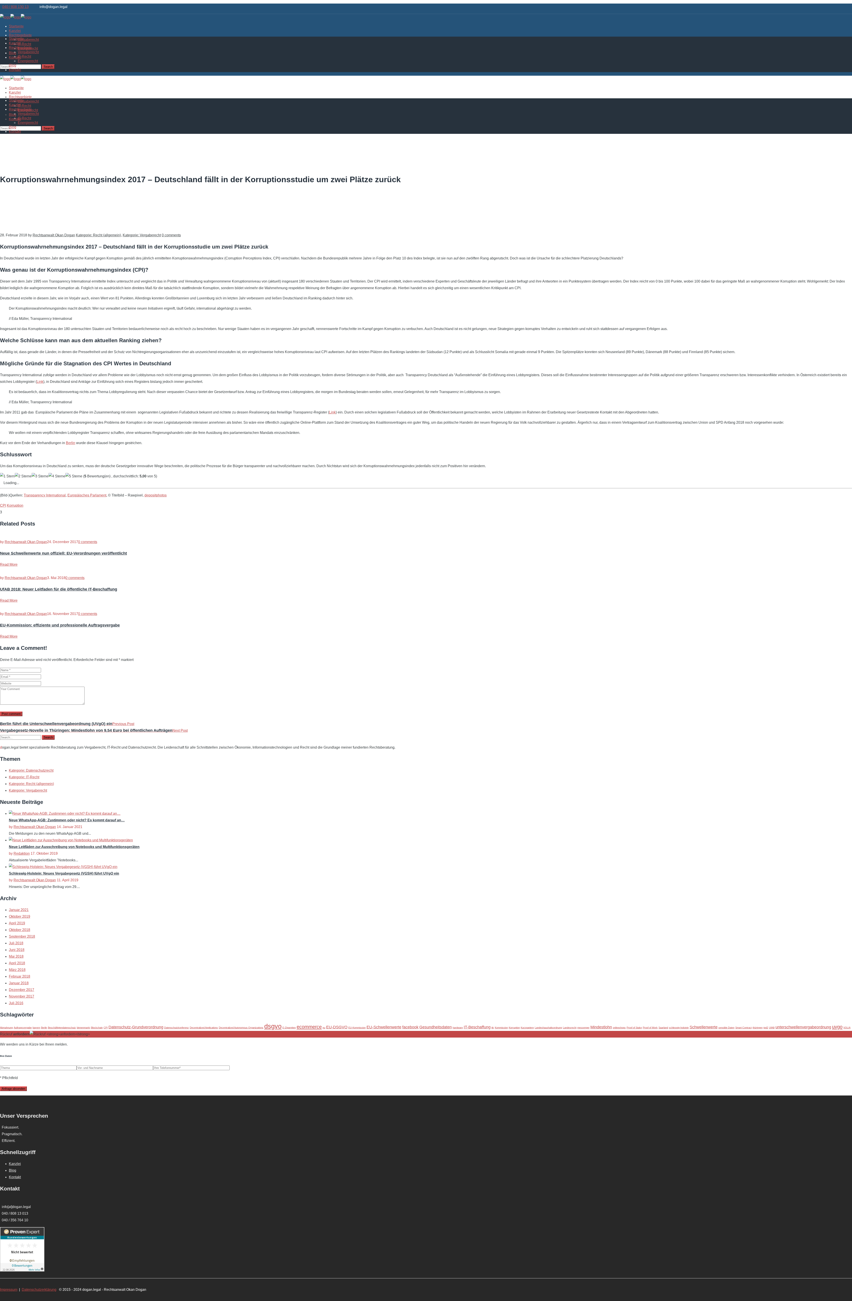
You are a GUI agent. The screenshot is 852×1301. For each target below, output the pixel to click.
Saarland (663, 1027)
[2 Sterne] (23, 476)
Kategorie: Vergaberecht (142, 235)
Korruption (15, 505)
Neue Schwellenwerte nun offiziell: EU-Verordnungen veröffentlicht (63, 553)
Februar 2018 (19, 976)
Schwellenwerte (704, 1027)
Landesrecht (569, 1027)
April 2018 (17, 963)
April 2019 (17, 923)
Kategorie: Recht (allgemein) (98, 235)
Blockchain (97, 1027)
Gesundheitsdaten (435, 1027)
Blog (12, 1170)
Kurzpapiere (527, 1027)
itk (492, 1027)
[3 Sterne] (40, 476)
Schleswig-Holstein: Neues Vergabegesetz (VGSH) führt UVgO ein (64, 873)
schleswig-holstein (679, 1027)
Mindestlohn (601, 1027)
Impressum (8, 1289)
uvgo (837, 1027)
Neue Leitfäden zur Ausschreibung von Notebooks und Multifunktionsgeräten (74, 847)
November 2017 (21, 996)
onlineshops (619, 1027)
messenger (583, 1027)
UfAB (772, 1027)
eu (324, 1027)
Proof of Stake (634, 1027)
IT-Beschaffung (477, 1027)
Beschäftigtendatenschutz (62, 1027)
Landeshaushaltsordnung (548, 1027)
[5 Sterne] (73, 476)
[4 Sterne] (57, 476)
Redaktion (22, 853)
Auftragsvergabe (23, 1027)
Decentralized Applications (204, 1027)
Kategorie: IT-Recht (24, 777)
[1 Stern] (7, 476)
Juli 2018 (16, 943)
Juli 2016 (16, 1003)
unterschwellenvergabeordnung (803, 1027)
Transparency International (45, 495)
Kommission (501, 1027)
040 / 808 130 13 (15, 7)
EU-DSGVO (336, 1027)
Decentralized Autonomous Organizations (241, 1027)
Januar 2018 (19, 983)
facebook (410, 1027)
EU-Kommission (357, 1027)
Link (40, 382)
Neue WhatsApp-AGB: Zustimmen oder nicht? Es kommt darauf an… (67, 820)
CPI (3, 505)
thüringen (758, 1027)
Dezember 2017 (21, 990)
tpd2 (765, 1027)
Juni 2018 (16, 950)
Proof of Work (650, 1027)
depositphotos (155, 495)
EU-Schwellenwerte (384, 1027)
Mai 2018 (16, 956)
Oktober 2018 (19, 930)
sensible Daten (726, 1027)
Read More (9, 564)
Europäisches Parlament (86, 495)
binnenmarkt (83, 1027)
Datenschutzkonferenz (176, 1027)
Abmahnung (6, 1027)
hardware (458, 1027)
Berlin (70, 443)
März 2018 (17, 970)
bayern (36, 1027)
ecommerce (309, 1027)
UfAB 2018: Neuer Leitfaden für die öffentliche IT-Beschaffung (58, 589)
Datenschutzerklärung (39, 1289)
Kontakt (15, 1177)
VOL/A (846, 1027)
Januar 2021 (19, 910)
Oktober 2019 (19, 916)
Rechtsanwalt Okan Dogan (54, 235)
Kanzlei (15, 1164)
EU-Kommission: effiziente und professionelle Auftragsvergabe (60, 625)
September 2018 (22, 936)
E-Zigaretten (289, 1027)
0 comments (171, 235)
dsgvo (273, 1026)
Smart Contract (743, 1027)
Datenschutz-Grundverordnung (135, 1027)
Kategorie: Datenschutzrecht (31, 770)
